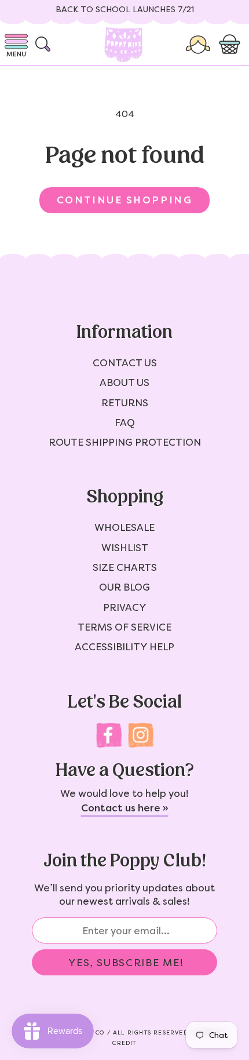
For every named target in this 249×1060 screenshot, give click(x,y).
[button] (231, 45)
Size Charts (125, 567)
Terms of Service (124, 627)
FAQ (125, 422)
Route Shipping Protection (125, 442)
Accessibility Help (124, 647)
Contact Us (125, 363)
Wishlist (124, 547)
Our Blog (124, 587)
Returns (124, 403)
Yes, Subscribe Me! (126, 962)
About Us (124, 382)
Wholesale (124, 527)
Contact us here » (125, 808)
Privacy (125, 607)
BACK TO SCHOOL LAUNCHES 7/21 (125, 9)
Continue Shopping (124, 200)
